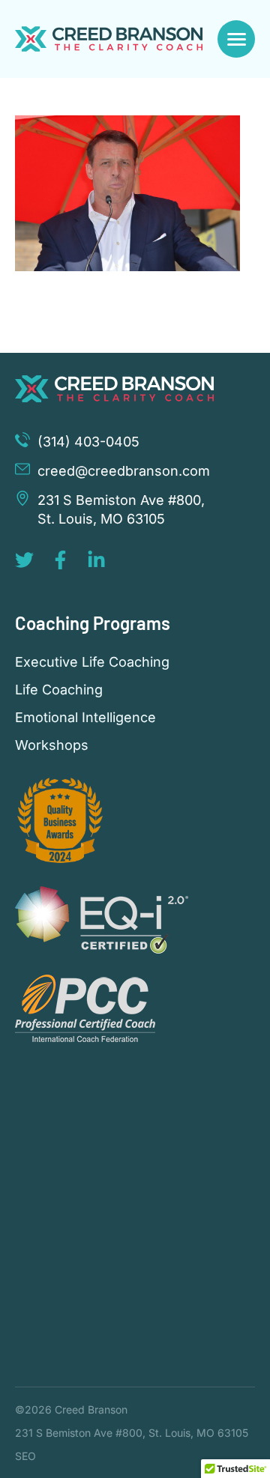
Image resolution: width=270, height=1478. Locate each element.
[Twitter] (24, 560)
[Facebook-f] (60, 560)
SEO (25, 1456)
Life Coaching (59, 689)
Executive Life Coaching (92, 662)
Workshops (51, 745)
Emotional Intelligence (85, 717)
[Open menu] (236, 39)
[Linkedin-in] (96, 560)
